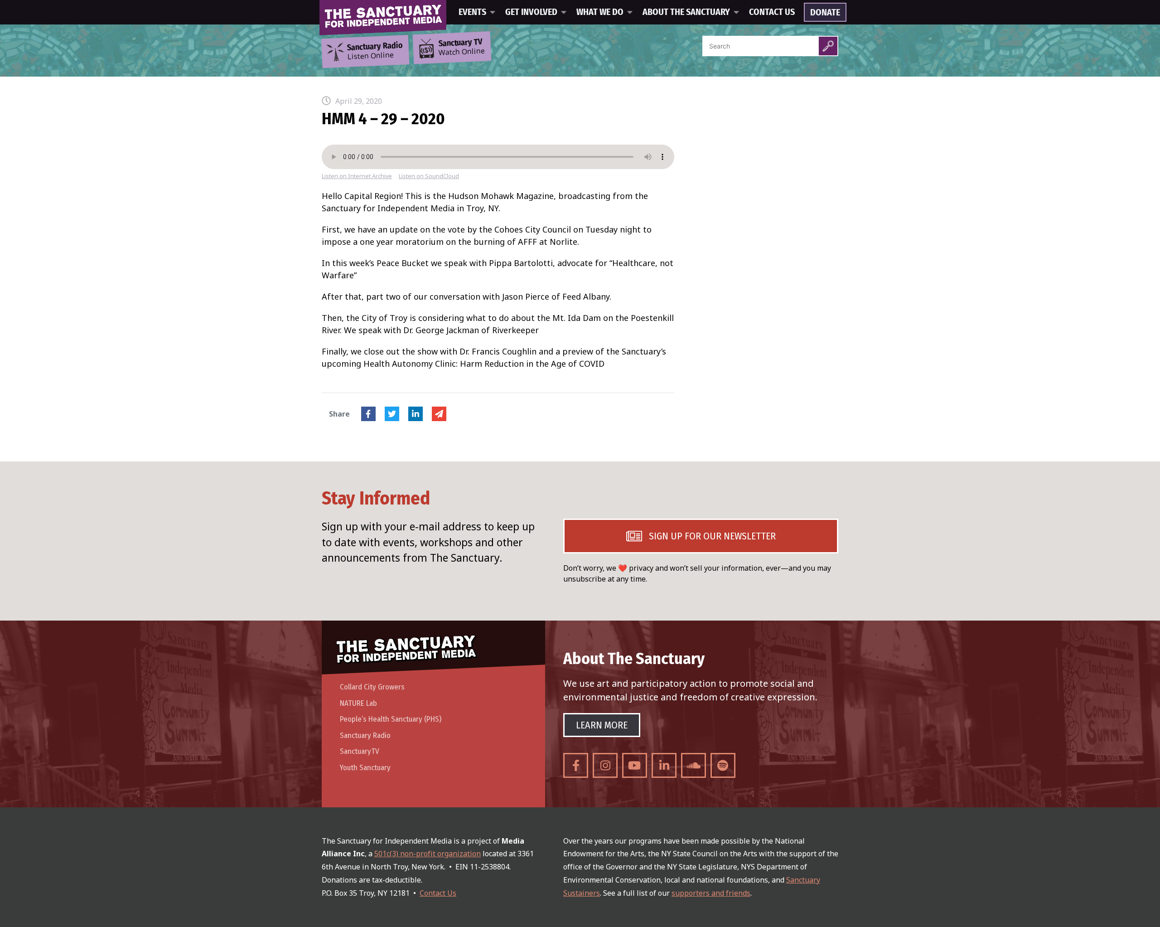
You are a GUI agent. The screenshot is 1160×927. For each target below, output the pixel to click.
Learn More (602, 725)
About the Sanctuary (686, 12)
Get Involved (531, 12)
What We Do (600, 12)
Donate (825, 12)
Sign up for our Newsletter (712, 536)
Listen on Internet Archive (357, 176)
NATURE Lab (358, 703)
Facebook (368, 414)
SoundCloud (693, 765)
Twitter (392, 414)
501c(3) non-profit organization (427, 854)
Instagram (605, 765)
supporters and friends (711, 893)
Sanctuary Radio (365, 735)
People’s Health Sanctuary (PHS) (390, 719)
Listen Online (375, 51)
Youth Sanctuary (365, 767)
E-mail (439, 414)
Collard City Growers (372, 687)
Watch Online (461, 48)
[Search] (828, 46)
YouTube (634, 765)
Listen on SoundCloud (429, 176)
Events (472, 12)
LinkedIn (415, 414)
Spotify (722, 765)
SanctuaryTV (359, 751)
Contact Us (772, 12)
